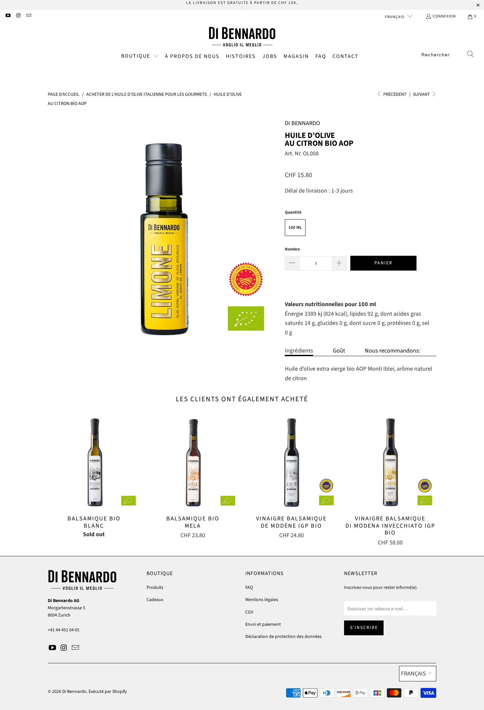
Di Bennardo (74, 691)
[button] (139, 56)
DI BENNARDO (302, 123)
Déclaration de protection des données (283, 636)
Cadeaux (155, 599)
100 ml (295, 227)
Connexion (444, 16)
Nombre (292, 249)
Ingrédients (299, 351)
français (395, 17)
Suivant (422, 94)
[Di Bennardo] (242, 36)
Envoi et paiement (263, 624)
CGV (249, 612)
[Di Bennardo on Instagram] (18, 16)
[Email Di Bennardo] (28, 16)
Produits (155, 587)
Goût (339, 351)
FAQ (249, 587)
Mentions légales (261, 599)
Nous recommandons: (392, 351)
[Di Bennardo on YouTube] (8, 16)
